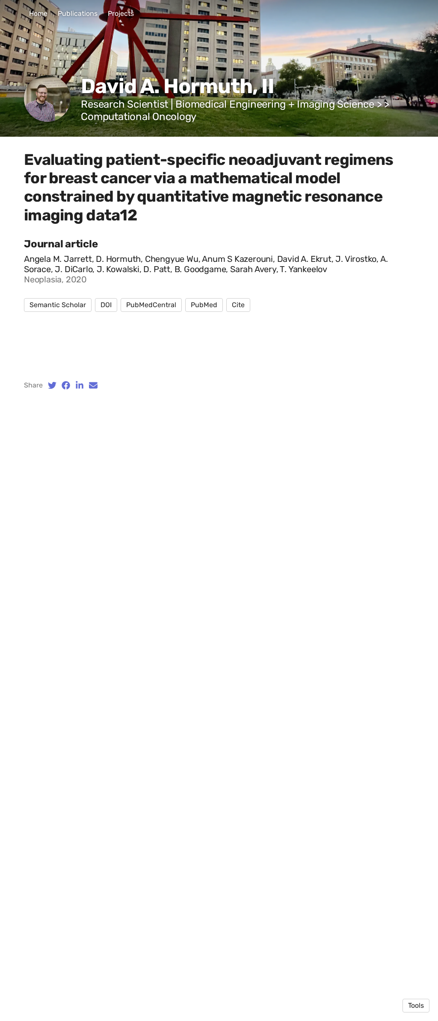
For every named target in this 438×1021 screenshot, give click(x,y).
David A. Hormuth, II (177, 86)
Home (38, 13)
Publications (78, 13)
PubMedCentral (151, 305)
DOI (106, 305)
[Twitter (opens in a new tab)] (52, 385)
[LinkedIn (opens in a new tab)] (79, 385)
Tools (416, 1005)
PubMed (204, 305)
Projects (121, 13)
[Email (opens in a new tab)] (93, 385)
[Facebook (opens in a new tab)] (66, 385)
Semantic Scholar (58, 305)
